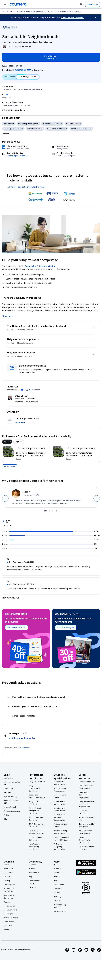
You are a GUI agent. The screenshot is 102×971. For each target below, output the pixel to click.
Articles (57, 892)
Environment (9, 123)
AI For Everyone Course (60, 796)
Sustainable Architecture (57, 128)
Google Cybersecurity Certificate (34, 788)
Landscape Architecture (13, 128)
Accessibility (59, 884)
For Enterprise (9, 906)
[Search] (81, 4)
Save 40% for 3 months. (72, 17)
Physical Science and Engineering (30, 11)
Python (6, 815)
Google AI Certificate (37, 781)
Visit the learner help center (22, 738)
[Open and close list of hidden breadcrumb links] (10, 11)
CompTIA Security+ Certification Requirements (86, 804)
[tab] (7, 442)
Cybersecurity (9, 788)
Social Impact (9, 922)
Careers (7, 876)
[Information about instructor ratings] (22, 390)
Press (56, 865)
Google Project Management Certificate (35, 811)
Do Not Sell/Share (61, 911)
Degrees (7, 902)
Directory (57, 896)
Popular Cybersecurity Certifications (84, 840)
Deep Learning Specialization (59, 809)
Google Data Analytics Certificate (37, 796)
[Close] (95, 17)
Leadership (8, 873)
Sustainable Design (34, 128)
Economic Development (52, 123)
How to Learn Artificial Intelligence (87, 825)
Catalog (7, 880)
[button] (5, 133)
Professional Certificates (9, 890)
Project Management (12, 811)
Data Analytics (9, 792)
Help (55, 880)
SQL (5, 819)
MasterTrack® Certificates (9, 896)
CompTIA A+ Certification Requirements (84, 795)
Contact (57, 888)
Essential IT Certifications (84, 812)
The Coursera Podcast (34, 882)
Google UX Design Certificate (36, 818)
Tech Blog (33, 887)
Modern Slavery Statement (60, 906)
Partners (32, 869)
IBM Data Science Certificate (35, 838)
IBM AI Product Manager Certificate (36, 832)
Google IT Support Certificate (36, 803)
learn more (26, 747)
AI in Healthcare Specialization (60, 803)
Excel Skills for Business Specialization (59, 817)
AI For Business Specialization (60, 789)
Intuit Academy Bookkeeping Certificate (35, 847)
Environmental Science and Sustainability (64, 11)
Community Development (28, 123)
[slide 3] (52, 510)
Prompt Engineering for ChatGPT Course (62, 838)
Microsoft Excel (10, 807)
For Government (10, 910)
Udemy (6, 929)
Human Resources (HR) (11, 801)
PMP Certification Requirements (85, 832)
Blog (30, 876)
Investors (57, 869)
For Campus (8, 914)
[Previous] (5, 498)
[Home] (3, 11)
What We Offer (9, 869)
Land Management (73, 123)
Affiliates (57, 900)
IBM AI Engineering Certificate (36, 825)
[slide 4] (56, 510)
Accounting (8, 778)
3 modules (8, 86)
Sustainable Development (81, 128)
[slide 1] (45, 510)
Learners (32, 865)
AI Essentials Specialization (59, 783)
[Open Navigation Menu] (5, 4)
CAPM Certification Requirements (86, 787)
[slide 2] (49, 510)
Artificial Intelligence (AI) (12, 783)
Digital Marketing (10, 796)
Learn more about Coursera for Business (25, 186)
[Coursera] (18, 4)
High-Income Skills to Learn (87, 818)
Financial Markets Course (60, 825)
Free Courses (9, 926)
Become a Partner (11, 918)
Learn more (39, 70)
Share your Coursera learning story (87, 848)
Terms (56, 873)
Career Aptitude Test (87, 781)
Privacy (57, 876)
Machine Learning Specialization (60, 832)
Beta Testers (34, 873)
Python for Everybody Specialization (59, 847)
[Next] (97, 498)
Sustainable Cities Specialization (40, 266)
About (6, 865)
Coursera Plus (9, 884)
